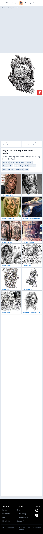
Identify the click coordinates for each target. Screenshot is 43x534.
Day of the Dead (8, 169)
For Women (20, 162)
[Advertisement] (21, 31)
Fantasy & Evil (7, 166)
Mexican (33, 166)
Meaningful (6, 521)
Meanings (28, 3)
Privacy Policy (21, 514)
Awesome (19, 169)
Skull (16, 166)
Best (3, 517)
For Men (5, 510)
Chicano (19, 8)
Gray (12, 162)
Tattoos (3, 8)
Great (26, 169)
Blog (18, 510)
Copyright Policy (22, 517)
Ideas (8, 3)
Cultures (29, 162)
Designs (14, 3)
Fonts (35, 3)
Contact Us (20, 521)
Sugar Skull (24, 166)
